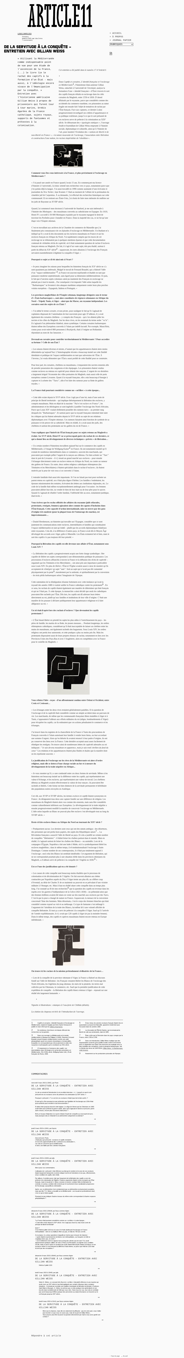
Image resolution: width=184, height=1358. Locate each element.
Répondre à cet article (46, 1336)
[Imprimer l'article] (111, 54)
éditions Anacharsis (56, 1027)
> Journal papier (120, 40)
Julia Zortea (38, 38)
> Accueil (116, 33)
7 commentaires (27, 40)
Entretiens (25, 36)
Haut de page (115, 1356)
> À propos (116, 37)
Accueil (125, 1356)
